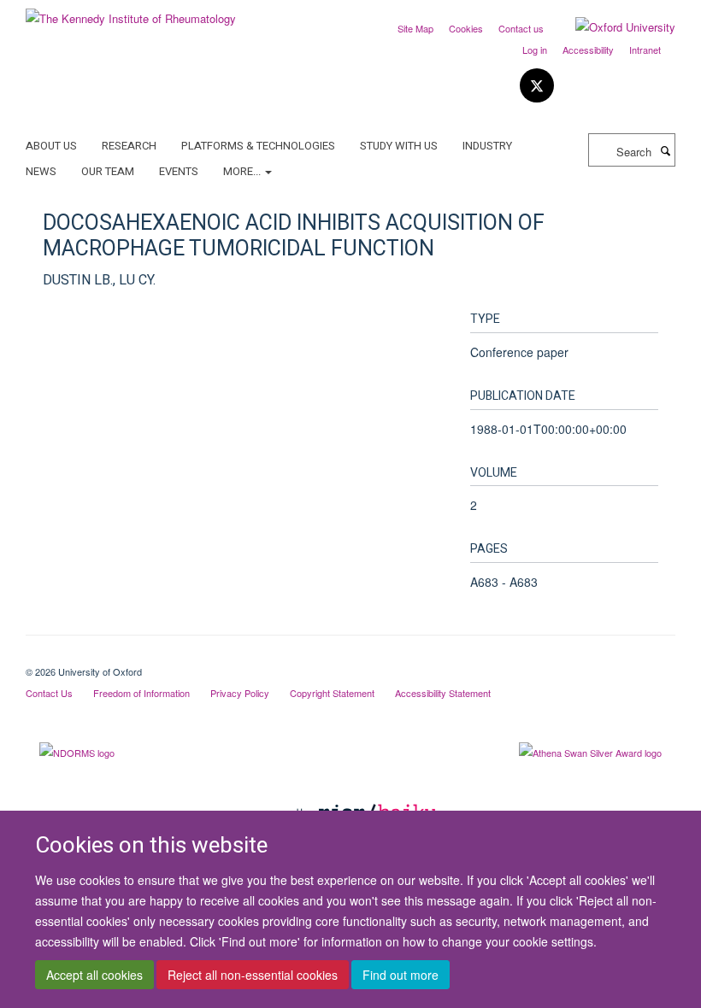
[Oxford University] (612, 27)
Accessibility (588, 49)
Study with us (399, 146)
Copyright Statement (332, 693)
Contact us (521, 28)
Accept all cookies (94, 974)
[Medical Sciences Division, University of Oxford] (350, 657)
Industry (487, 146)
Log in (534, 49)
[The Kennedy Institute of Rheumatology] (131, 12)
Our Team (107, 171)
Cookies (466, 28)
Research (129, 146)
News (41, 171)
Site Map (415, 28)
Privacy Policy (239, 693)
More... (243, 171)
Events (178, 171)
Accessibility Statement (443, 693)
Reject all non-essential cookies (253, 974)
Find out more (400, 974)
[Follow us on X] (537, 86)
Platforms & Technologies (258, 146)
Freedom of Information (141, 693)
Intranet (645, 49)
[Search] (665, 150)
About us (51, 146)
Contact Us (49, 693)
